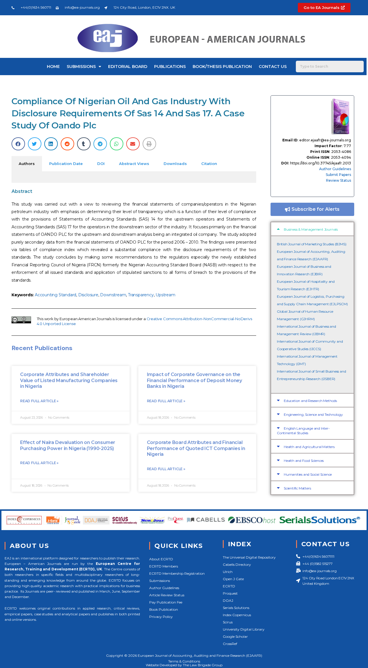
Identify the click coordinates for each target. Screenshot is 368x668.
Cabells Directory (237, 564)
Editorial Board (127, 66)
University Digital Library (243, 629)
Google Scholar (235, 636)
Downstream (113, 294)
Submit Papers (338, 174)
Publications (170, 66)
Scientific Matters (297, 488)
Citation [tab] (209, 163)
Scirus (228, 622)
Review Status (338, 180)
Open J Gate (233, 579)
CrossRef (230, 644)
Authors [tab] (27, 163)
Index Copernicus (237, 615)
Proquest (230, 593)
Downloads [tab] (175, 163)
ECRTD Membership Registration (177, 573)
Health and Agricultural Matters (309, 447)
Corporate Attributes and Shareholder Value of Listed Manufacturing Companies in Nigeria (69, 380)
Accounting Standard (55, 294)
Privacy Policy (161, 616)
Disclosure (88, 294)
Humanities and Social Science (308, 474)
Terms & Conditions (184, 661)
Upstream (165, 294)
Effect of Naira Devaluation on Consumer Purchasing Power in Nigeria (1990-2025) (67, 445)
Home (53, 66)
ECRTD (229, 586)
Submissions (81, 66)
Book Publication (163, 609)
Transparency (141, 294)
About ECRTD (161, 559)
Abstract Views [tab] (134, 163)
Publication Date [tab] (66, 163)
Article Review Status (166, 595)
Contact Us (273, 66)
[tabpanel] (134, 177)
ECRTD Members (163, 566)
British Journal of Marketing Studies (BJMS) (311, 244)
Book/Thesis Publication (222, 66)
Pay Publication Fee (165, 602)
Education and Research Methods (310, 400)
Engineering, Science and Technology (313, 414)
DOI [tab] (101, 163)
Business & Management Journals (311, 229)
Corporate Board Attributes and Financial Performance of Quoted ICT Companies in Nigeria (196, 448)
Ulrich (228, 572)
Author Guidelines (335, 169)
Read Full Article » (39, 401)
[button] (18, 143)
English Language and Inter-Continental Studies (303, 430)
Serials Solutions (236, 608)
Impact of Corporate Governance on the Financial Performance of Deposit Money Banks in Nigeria (194, 380)
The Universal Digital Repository (249, 557)
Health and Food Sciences (304, 460)
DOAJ (228, 600)
